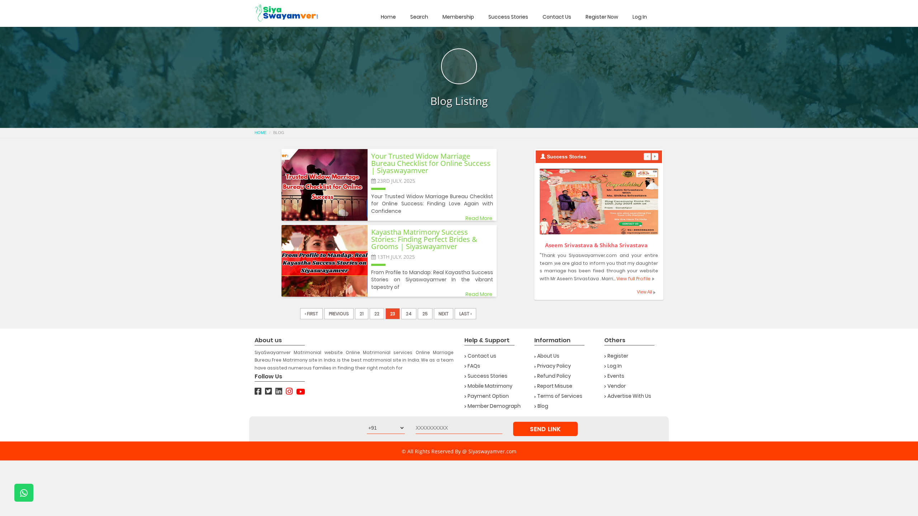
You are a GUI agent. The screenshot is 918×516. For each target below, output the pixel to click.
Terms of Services (559, 396)
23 (392, 314)
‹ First (311, 314)
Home (388, 16)
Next (444, 314)
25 (425, 314)
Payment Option (488, 396)
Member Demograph (494, 406)
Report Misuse (554, 386)
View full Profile (633, 279)
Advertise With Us (629, 396)
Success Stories (508, 16)
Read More (478, 218)
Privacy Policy (554, 365)
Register (617, 355)
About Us (548, 355)
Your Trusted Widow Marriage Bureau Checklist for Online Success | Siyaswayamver (431, 164)
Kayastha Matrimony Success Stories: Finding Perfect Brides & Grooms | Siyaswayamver (424, 240)
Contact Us (557, 16)
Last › (465, 314)
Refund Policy (554, 375)
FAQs (474, 365)
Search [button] (419, 16)
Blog (543, 406)
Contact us (482, 355)
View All (645, 292)
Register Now (602, 16)
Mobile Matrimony (490, 386)
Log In (640, 16)
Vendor (616, 386)
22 (376, 314)
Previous (339, 314)
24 (409, 314)
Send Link (545, 429)
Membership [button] (458, 16)
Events (615, 375)
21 (362, 314)
